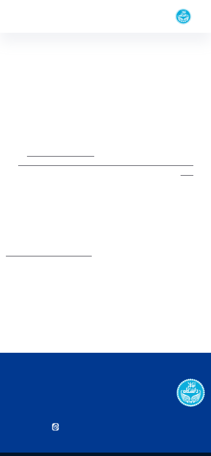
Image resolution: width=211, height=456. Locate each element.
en (25, 16)
